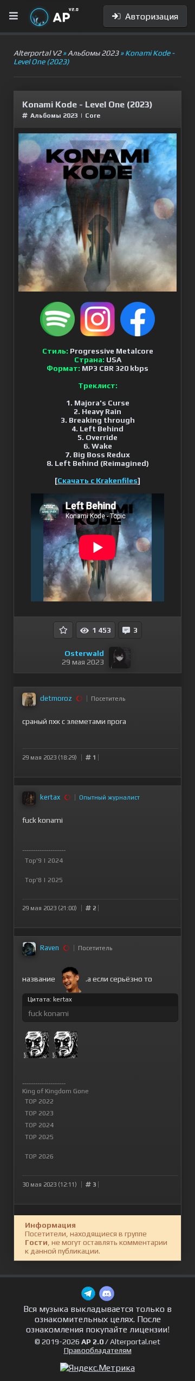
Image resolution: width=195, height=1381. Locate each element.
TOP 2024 (39, 1125)
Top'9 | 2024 (44, 860)
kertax (50, 797)
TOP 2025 (39, 1137)
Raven (49, 948)
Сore (92, 115)
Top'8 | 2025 (44, 880)
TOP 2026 (39, 1156)
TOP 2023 (39, 1113)
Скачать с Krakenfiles (97, 480)
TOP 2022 (39, 1101)
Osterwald (84, 653)
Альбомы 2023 (54, 115)
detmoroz (56, 698)
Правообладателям (98, 1350)
